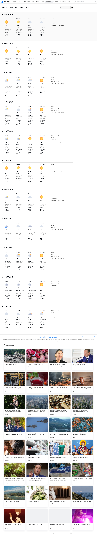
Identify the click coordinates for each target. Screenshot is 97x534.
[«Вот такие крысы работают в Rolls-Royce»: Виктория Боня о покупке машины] (60, 359)
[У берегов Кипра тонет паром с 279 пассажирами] (82, 496)
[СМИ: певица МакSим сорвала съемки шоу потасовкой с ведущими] (82, 519)
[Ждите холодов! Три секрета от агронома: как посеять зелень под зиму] (14, 474)
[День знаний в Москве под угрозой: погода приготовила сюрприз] (14, 405)
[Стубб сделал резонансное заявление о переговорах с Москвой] (37, 519)
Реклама (12, 533)
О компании (6, 533)
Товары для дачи (53, 337)
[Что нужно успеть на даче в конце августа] (82, 474)
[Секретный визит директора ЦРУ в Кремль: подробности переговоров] (37, 474)
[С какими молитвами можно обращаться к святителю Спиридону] (82, 451)
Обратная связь (77, 533)
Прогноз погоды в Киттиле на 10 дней (75, 336)
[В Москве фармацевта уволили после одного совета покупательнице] (37, 451)
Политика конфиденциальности (52, 533)
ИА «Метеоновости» (91, 533)
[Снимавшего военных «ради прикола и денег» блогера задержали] (60, 474)
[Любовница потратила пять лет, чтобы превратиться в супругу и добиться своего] (14, 519)
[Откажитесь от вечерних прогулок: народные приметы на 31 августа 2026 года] (60, 519)
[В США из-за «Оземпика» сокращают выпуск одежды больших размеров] (60, 451)
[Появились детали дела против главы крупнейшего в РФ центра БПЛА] (82, 382)
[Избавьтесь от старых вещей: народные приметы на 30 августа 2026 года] (14, 382)
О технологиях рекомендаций (67, 533)
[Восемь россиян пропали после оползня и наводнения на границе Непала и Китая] (37, 405)
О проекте (43, 533)
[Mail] (2, 1)
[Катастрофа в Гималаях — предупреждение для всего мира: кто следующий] (14, 359)
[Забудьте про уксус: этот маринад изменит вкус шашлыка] (60, 382)
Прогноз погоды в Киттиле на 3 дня (10, 336)
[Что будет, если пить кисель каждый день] (37, 382)
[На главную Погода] (6, 1)
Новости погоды (91, 336)
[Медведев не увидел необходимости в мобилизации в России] (82, 359)
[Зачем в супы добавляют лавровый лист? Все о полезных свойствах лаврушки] (37, 496)
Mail (2, 533)
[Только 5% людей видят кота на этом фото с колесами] (82, 428)
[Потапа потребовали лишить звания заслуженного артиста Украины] (14, 428)
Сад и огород (42, 337)
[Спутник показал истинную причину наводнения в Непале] (14, 496)
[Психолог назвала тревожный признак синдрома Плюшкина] (60, 405)
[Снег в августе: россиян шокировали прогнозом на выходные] (82, 405)
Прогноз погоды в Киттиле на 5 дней (31, 336)
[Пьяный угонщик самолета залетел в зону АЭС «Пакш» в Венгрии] (37, 428)
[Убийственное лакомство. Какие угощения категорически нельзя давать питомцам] (14, 451)
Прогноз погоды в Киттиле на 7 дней (53, 336)
